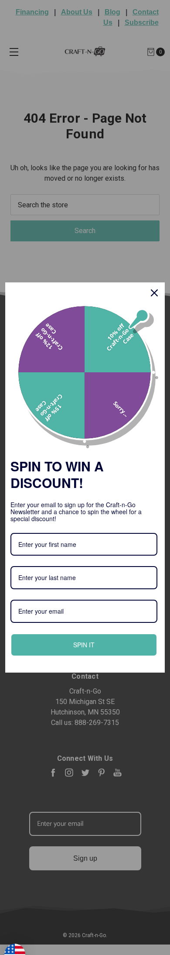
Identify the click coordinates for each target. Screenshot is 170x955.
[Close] (154, 292)
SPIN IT (84, 644)
